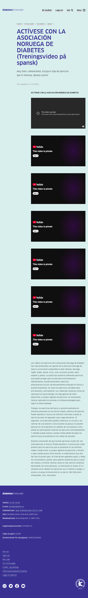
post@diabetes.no (16, 507)
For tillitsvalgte (9, 563)
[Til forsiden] (13, 10)
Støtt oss (6, 556)
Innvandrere (41, 24)
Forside (19, 24)
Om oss (6, 552)
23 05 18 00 (15, 503)
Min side (6, 559)
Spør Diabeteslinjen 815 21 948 (29, 510)
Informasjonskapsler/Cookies (15, 571)
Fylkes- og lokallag (10, 567)
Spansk (49, 24)
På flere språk (29, 24)
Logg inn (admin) (10, 575)
